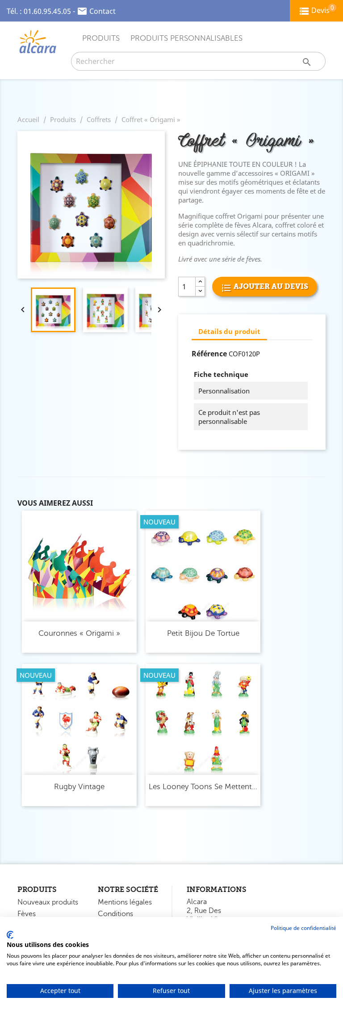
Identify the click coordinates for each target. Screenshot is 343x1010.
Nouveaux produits (47, 902)
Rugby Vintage (79, 786)
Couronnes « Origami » (79, 633)
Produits (101, 38)
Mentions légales (125, 902)
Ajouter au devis (270, 286)
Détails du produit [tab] (229, 331)
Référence (209, 353)
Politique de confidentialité (303, 928)
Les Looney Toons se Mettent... (203, 786)
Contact (102, 11)
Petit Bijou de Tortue (203, 633)
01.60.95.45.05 (47, 11)
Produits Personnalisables (186, 38)
